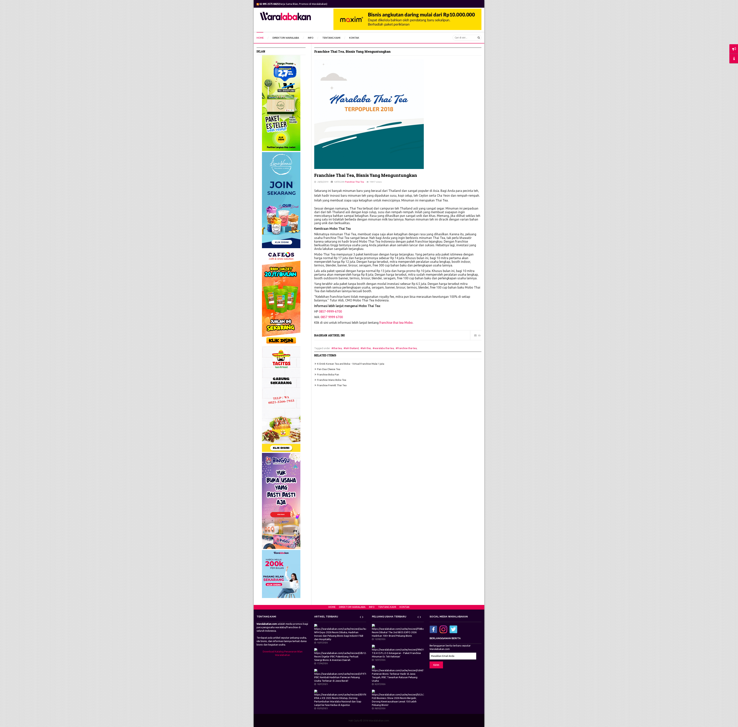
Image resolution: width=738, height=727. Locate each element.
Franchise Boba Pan (328, 374)
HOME (332, 607)
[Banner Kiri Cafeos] (281, 296)
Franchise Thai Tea (354, 182)
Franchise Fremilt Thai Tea (332, 385)
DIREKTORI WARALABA (352, 607)
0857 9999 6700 (332, 317)
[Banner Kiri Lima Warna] (281, 199)
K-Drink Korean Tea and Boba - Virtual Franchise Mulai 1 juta (350, 363)
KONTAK (405, 607)
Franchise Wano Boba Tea (331, 379)
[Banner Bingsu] (281, 500)
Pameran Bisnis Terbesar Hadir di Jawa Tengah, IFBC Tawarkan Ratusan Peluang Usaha (394, 677)
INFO (372, 607)
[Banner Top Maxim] (407, 19)
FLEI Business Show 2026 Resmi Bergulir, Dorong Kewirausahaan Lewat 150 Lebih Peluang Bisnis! (394, 701)
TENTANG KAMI (387, 607)
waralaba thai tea (384, 348)
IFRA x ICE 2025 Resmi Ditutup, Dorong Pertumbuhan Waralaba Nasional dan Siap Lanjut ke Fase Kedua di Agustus (337, 701)
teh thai (366, 348)
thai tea (337, 348)
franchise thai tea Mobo (396, 322)
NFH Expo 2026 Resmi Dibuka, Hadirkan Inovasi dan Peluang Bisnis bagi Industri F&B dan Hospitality (338, 635)
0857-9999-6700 (330, 311)
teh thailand (352, 348)
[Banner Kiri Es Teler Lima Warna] (281, 102)
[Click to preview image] (369, 114)
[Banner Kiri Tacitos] (281, 398)
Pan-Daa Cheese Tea (328, 369)
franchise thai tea (407, 348)
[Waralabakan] (285, 16)
